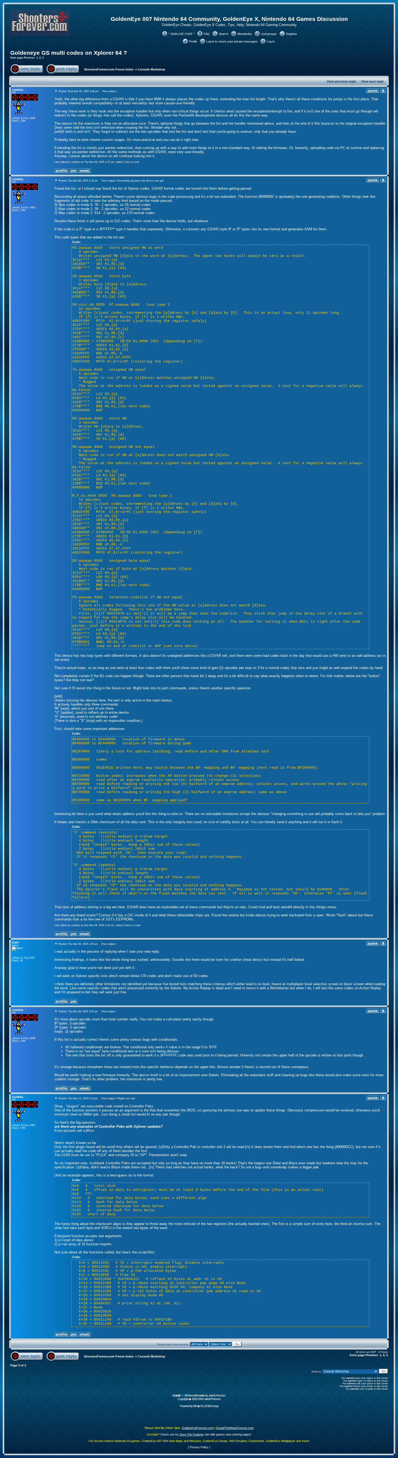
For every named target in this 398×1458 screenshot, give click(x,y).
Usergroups (269, 33)
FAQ (207, 33)
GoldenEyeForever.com (197, 1428)
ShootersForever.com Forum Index (108, 69)
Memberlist (244, 33)
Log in (271, 41)
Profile (193, 41)
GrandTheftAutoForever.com (235, 1428)
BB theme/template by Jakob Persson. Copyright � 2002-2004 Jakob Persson (199, 1397)
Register (291, 33)
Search (223, 33)
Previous (29, 57)
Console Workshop (151, 69)
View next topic (372, 81)
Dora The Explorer (192, 1434)
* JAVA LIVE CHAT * (181, 33)
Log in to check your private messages (231, 41)
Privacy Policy (199, 1447)
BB (195, 1406)
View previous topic (342, 81)
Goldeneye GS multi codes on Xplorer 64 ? (68, 53)
